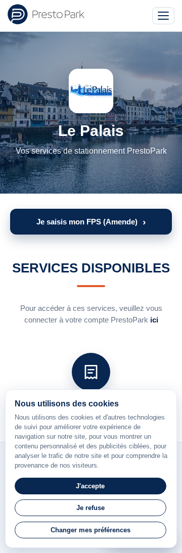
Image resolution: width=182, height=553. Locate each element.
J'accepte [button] (90, 486)
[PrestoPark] (46, 14)
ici (154, 319)
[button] (91, 222)
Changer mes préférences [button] (90, 530)
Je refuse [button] (90, 508)
